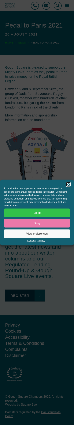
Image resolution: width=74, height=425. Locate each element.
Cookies (31, 240)
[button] (68, 184)
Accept (37, 212)
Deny (37, 223)
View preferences (37, 233)
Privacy (41, 240)
